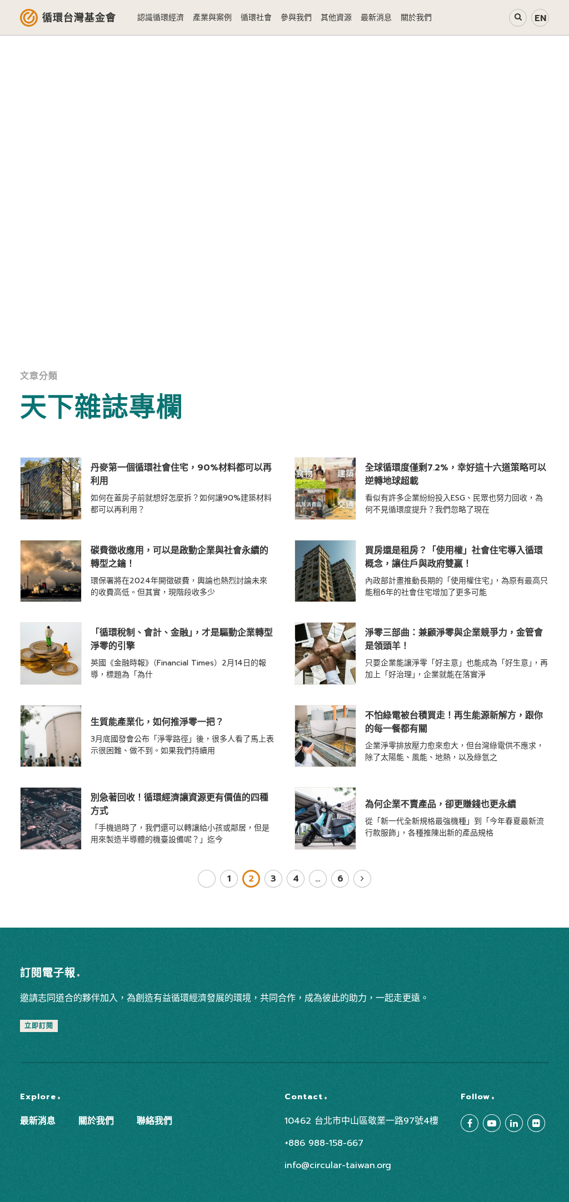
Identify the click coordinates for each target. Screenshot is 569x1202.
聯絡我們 (154, 1120)
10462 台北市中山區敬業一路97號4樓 (361, 1120)
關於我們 (96, 1120)
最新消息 (38, 1120)
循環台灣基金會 (79, 18)
